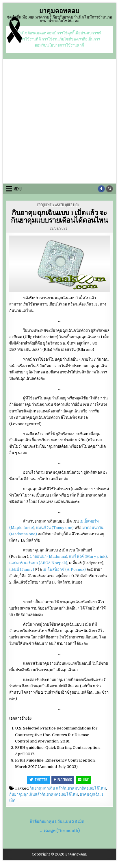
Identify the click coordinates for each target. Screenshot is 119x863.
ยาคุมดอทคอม (59, 10)
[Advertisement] (59, 121)
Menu (18, 189)
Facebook (64, 779)
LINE (86, 779)
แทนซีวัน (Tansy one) (55, 527)
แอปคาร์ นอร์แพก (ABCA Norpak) (38, 563)
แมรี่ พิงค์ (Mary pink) (88, 556)
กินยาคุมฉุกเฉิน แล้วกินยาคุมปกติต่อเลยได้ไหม (67, 788)
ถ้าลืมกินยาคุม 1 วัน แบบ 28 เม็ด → (59, 821)
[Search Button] (109, 188)
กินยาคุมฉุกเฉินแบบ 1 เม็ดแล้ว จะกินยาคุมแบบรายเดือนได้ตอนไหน (59, 216)
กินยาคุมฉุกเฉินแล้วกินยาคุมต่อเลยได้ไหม (43, 794)
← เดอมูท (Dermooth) (59, 831)
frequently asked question (58, 204)
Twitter (40, 779)
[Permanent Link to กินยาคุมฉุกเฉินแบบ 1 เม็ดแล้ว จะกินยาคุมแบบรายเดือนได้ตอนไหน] (59, 264)
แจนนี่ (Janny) (21, 569)
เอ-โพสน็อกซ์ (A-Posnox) (64, 569)
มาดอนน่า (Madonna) (48, 556)
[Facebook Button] (101, 188)
